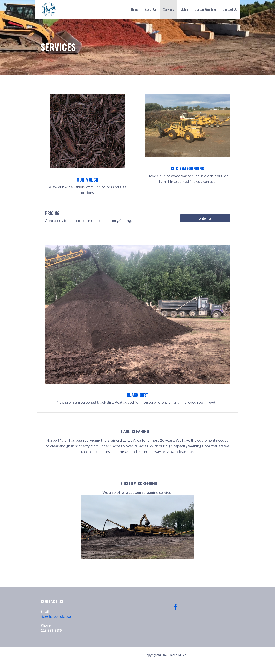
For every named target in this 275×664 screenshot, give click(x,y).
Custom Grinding (205, 9)
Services (168, 9)
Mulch (184, 9)
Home (134, 9)
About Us (150, 9)
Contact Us (230, 9)
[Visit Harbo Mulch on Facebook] (175, 608)
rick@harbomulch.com (57, 616)
